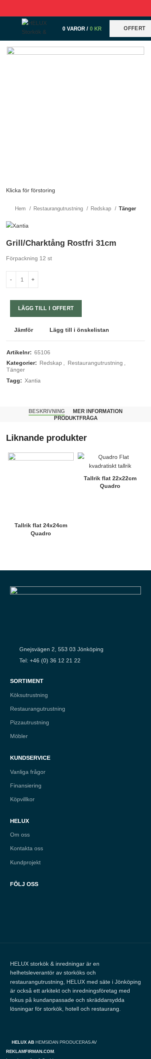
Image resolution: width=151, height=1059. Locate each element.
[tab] (47, 411)
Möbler (19, 736)
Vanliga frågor (28, 772)
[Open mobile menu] (10, 29)
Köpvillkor (22, 799)
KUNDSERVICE (30, 758)
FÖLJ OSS (24, 884)
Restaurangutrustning (59, 209)
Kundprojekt (25, 862)
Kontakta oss (26, 848)
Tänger (127, 209)
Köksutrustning (29, 695)
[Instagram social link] (33, 919)
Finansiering (25, 785)
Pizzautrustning (29, 722)
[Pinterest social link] (75, 8)
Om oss (20, 834)
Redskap (102, 209)
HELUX (19, 821)
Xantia (33, 380)
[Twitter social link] (66, 8)
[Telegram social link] (94, 8)
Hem (21, 209)
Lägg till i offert (46, 308)
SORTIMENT (26, 681)
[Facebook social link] (57, 8)
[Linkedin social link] (84, 8)
